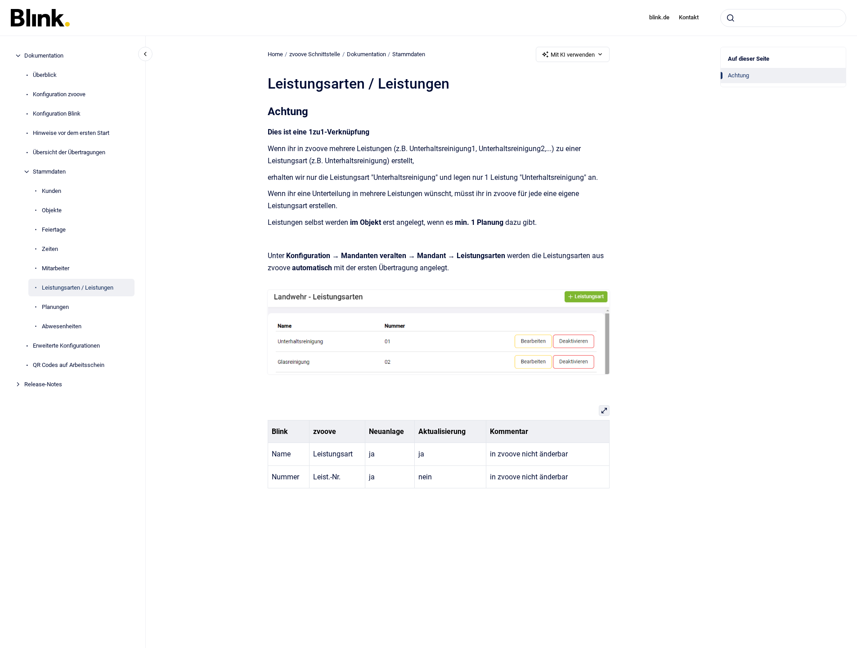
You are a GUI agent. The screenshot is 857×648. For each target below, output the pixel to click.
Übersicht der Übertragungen (69, 152)
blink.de (659, 17)
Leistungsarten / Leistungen (77, 287)
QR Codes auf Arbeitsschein (68, 365)
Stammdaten (49, 171)
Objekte (52, 210)
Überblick (45, 75)
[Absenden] (730, 18)
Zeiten (50, 249)
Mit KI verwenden (573, 54)
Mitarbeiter (55, 268)
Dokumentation (43, 55)
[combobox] (783, 18)
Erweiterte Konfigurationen (66, 345)
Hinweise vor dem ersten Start (71, 133)
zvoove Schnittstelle (314, 54)
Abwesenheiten (61, 326)
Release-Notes (43, 384)
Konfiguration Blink (57, 113)
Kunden (51, 191)
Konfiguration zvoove (59, 94)
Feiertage (54, 229)
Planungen (55, 307)
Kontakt (689, 17)
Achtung (738, 75)
